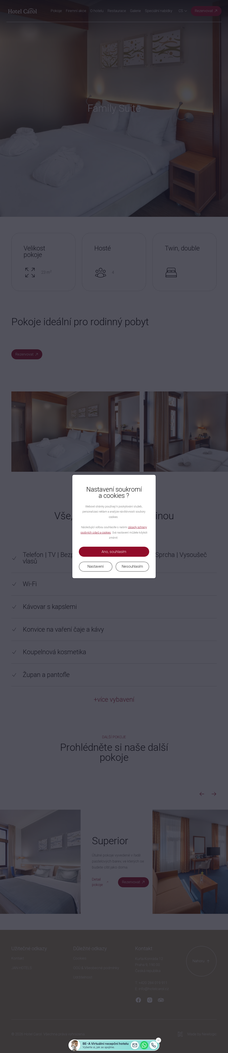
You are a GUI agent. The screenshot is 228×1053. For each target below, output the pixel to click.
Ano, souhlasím (114, 552)
